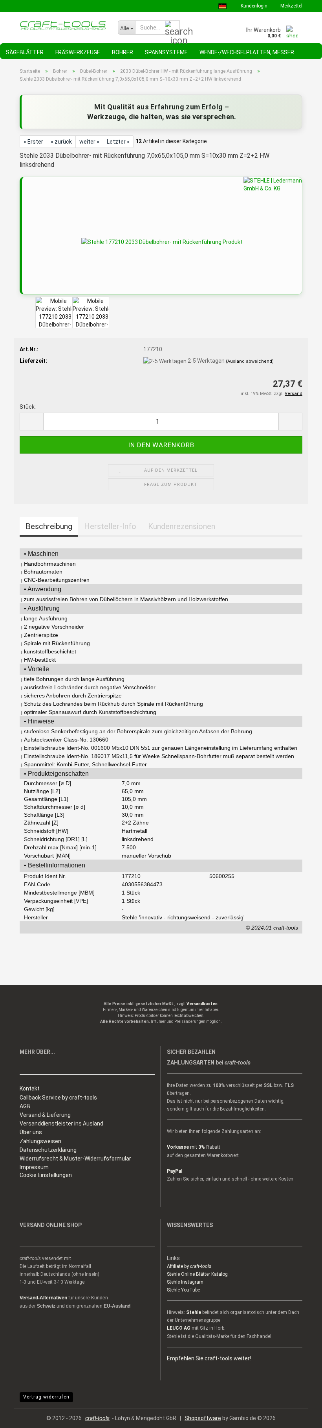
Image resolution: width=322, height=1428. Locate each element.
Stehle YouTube (183, 1290)
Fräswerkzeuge (77, 52)
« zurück (61, 141)
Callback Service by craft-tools (58, 1097)
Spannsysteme (166, 52)
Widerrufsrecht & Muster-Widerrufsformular (75, 1158)
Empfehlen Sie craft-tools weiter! (209, 1358)
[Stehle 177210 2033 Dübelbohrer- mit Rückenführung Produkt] (162, 241)
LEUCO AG (178, 1328)
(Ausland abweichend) (250, 361)
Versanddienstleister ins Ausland (61, 1123)
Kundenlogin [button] (253, 6)
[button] (31, 421)
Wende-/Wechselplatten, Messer (246, 52)
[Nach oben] (300, 1416)
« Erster (33, 141)
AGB (25, 1106)
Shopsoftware (203, 1418)
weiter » (89, 141)
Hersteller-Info (110, 526)
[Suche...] (172, 28)
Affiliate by (189, 1266)
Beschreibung (49, 526)
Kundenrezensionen (181, 526)
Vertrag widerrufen (46, 1397)
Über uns (31, 1132)
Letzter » (118, 141)
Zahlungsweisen (40, 1141)
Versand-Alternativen (43, 1298)
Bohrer (122, 52)
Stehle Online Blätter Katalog (197, 1274)
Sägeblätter (25, 52)
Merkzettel (290, 6)
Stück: (28, 407)
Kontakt (30, 1088)
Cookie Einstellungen (46, 1175)
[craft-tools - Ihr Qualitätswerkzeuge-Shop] (63, 25)
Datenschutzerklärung (48, 1150)
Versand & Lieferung (45, 1115)
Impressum (34, 1167)
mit (186, 1147)
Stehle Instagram (185, 1282)
